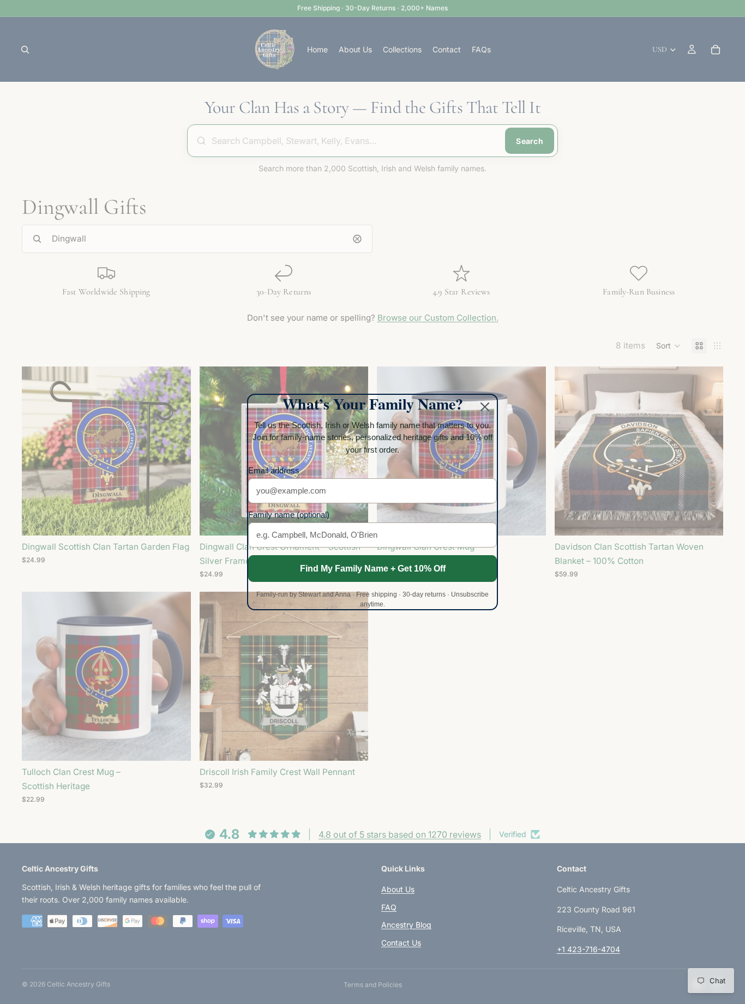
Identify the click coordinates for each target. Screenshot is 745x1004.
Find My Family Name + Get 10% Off (373, 568)
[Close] (485, 407)
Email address (273, 470)
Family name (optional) (288, 514)
